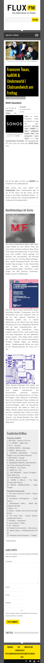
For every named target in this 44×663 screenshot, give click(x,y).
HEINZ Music (33, 143)
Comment (9, 561)
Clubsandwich (16, 102)
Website (8, 603)
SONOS (17, 136)
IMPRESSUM (28, 647)
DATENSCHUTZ (20, 650)
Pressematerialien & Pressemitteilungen (20, 653)
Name (8, 587)
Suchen (35, 20)
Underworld (10, 190)
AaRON (32, 181)
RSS (22, 657)
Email (8, 595)
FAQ (19, 647)
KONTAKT (10, 647)
